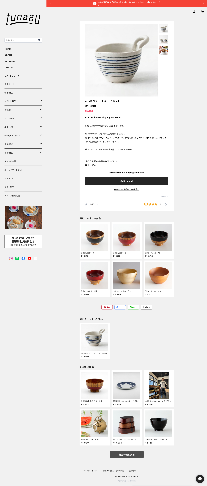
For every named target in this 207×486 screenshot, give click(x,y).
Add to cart (126, 181)
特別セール (10, 84)
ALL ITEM (10, 61)
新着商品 (9, 92)
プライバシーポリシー (90, 471)
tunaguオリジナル (13, 135)
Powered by (124, 481)
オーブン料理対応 (12, 195)
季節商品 (9, 152)
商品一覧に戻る (127, 454)
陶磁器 (8, 110)
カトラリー (9, 178)
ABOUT (8, 55)
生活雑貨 (9, 144)
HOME (8, 49)
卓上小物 (9, 127)
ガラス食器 (9, 118)
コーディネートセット (14, 170)
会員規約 (132, 471)
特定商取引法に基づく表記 (113, 471)
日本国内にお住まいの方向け (126, 189)
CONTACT (10, 67)
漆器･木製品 (10, 101)
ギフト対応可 (10, 161)
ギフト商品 (9, 187)
